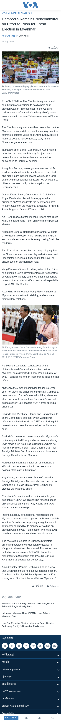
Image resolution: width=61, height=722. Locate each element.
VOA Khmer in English (17, 13)
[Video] (26, 718)
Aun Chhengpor (10, 36)
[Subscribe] (55, 646)
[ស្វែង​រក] (52, 718)
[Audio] (39, 718)
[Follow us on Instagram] (26, 646)
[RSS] (40, 646)
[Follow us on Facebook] (5, 646)
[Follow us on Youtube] (19, 646)
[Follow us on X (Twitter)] (12, 646)
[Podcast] (47, 646)
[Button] (53, 48)
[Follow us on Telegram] (33, 646)
